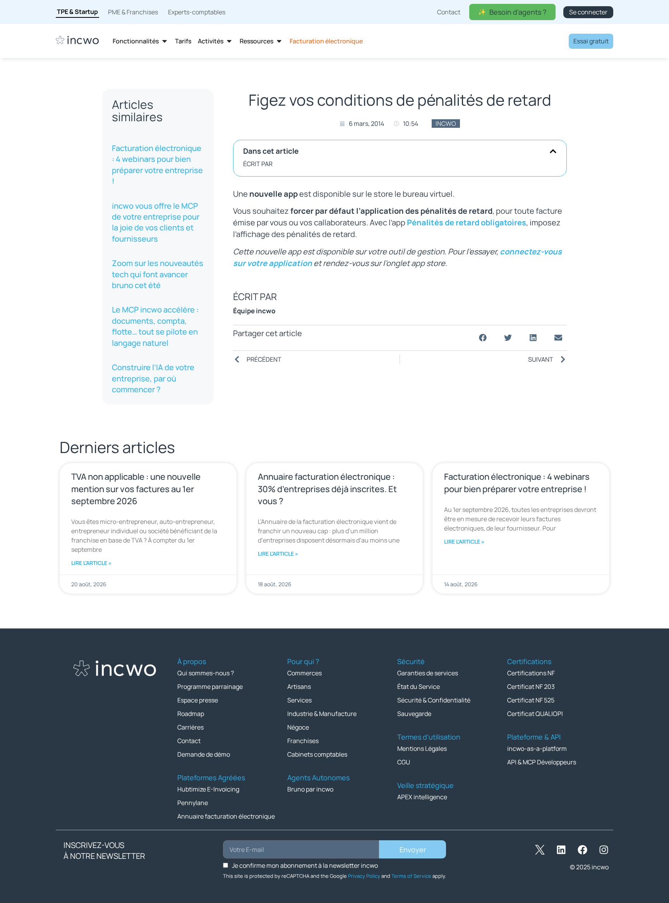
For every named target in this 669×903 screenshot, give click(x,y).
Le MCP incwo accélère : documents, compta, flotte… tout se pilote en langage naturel (155, 326)
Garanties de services (427, 673)
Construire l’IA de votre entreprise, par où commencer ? (153, 378)
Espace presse (197, 700)
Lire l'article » (91, 563)
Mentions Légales (422, 748)
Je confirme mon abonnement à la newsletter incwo (305, 865)
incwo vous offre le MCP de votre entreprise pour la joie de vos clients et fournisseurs (155, 222)
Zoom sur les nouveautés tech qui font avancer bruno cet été (157, 274)
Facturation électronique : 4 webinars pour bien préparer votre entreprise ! (157, 164)
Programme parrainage (210, 686)
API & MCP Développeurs (541, 762)
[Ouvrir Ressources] (279, 41)
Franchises (303, 740)
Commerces (304, 673)
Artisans (299, 686)
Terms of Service (411, 875)
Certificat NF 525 (530, 700)
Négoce (298, 727)
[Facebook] (582, 849)
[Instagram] (603, 849)
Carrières (190, 727)
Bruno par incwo (310, 789)
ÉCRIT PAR (258, 163)
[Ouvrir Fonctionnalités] (164, 41)
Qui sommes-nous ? (205, 673)
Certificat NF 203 (531, 686)
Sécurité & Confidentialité (433, 700)
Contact (189, 740)
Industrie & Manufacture (322, 713)
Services (299, 700)
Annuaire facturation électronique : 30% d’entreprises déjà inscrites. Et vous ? (327, 488)
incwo (446, 123)
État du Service (418, 686)
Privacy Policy (364, 875)
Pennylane (192, 802)
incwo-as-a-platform (537, 748)
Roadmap (190, 713)
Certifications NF (531, 673)
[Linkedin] (561, 849)
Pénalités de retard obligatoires (466, 222)
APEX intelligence (422, 797)
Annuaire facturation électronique (226, 816)
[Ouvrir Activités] (229, 41)
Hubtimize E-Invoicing (208, 789)
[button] (553, 151)
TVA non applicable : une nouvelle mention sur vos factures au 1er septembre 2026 (136, 488)
